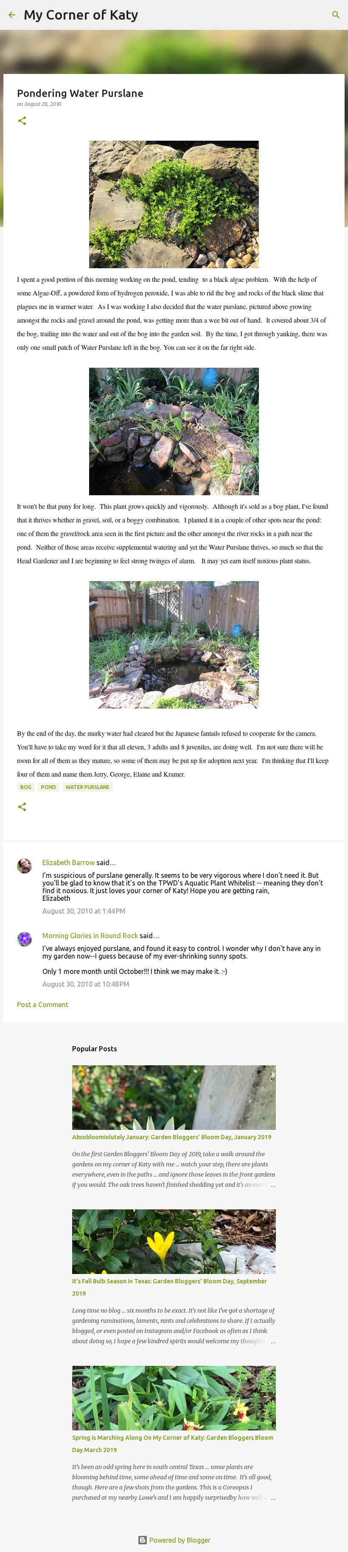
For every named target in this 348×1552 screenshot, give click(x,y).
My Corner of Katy (81, 14)
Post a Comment (42, 1004)
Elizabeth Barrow (68, 862)
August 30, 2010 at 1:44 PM (84, 911)
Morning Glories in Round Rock (90, 935)
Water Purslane (87, 787)
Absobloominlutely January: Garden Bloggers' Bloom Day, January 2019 (171, 1137)
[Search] (150, 15)
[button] (22, 121)
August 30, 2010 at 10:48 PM (85, 984)
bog (25, 787)
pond (48, 787)
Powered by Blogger (179, 1540)
